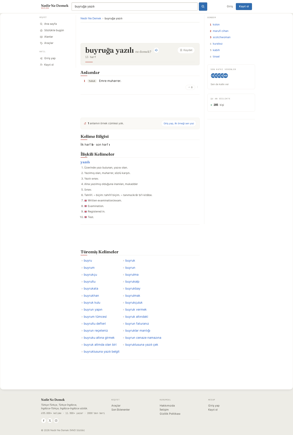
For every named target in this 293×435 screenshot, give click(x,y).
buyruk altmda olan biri (100, 344)
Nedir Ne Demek (91, 18)
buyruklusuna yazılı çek (141, 344)
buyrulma (132, 274)
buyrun (130, 267)
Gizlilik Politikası (170, 413)
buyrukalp (132, 281)
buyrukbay (132, 288)
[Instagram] (56, 420)
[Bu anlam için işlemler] (198, 87)
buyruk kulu (92, 302)
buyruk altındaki (136, 316)
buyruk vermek (136, 309)
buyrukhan (91, 295)
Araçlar (116, 405)
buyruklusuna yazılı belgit (102, 351)
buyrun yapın (93, 309)
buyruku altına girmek (99, 337)
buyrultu (89, 281)
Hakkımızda (167, 405)
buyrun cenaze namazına (143, 337)
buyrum (89, 267)
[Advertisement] (140, 32)
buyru (88, 260)
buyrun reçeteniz (96, 330)
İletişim (164, 409)
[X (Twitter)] (49, 420)
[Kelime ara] (203, 6)
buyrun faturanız (137, 323)
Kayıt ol (244, 6)
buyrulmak (132, 295)
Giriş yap (214, 405)
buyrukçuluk (134, 302)
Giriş (230, 6)
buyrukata (91, 288)
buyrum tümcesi (95, 316)
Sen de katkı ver (220, 84)
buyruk (130, 260)
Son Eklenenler (120, 409)
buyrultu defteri (95, 323)
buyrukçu (90, 274)
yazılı (85, 162)
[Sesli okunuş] (156, 50)
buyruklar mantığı (137, 330)
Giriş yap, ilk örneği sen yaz (179, 123)
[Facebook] (43, 420)
